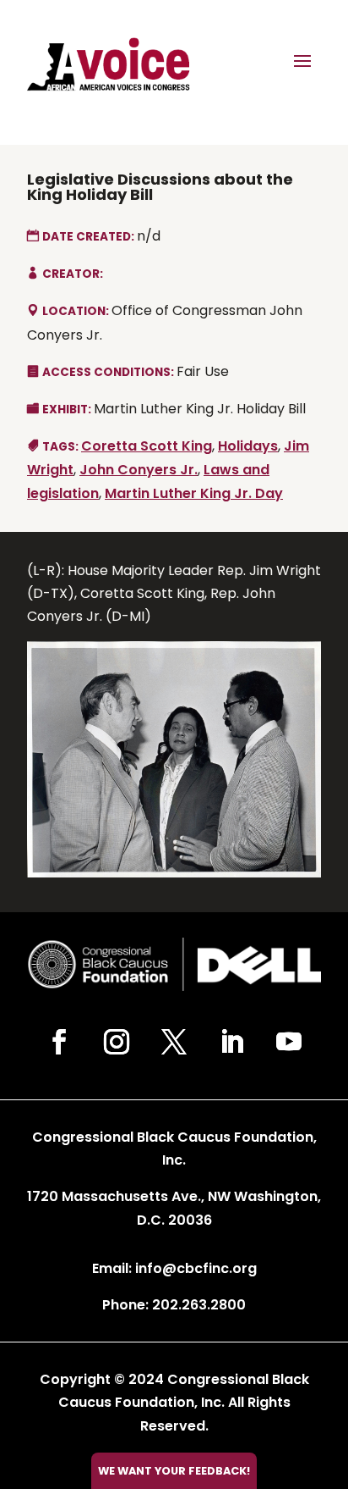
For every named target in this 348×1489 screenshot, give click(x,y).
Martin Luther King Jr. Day (194, 493)
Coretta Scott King (146, 446)
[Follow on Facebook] (59, 1041)
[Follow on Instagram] (116, 1041)
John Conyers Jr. (138, 469)
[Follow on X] (174, 1041)
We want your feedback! (174, 1471)
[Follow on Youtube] (289, 1041)
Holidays (248, 446)
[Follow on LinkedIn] (231, 1041)
